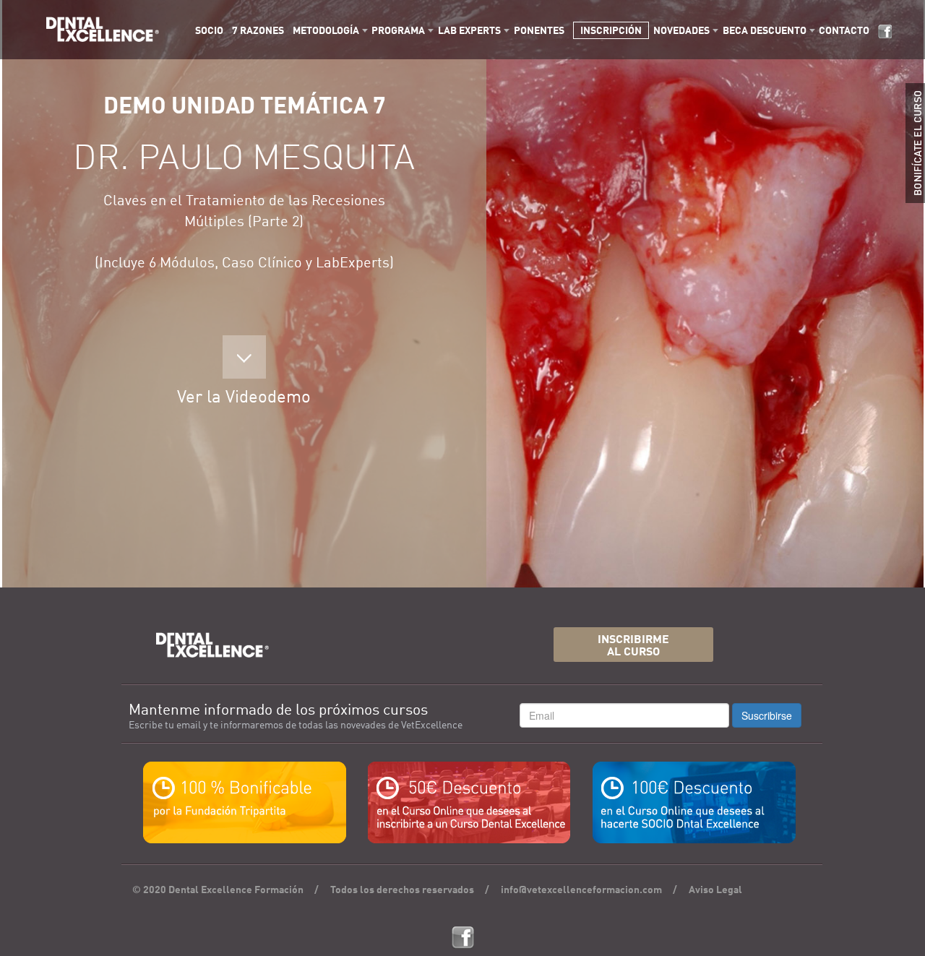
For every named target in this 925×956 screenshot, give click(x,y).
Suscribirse (766, 715)
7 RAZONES (258, 31)
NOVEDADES (681, 31)
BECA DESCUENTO (764, 31)
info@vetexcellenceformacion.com (581, 890)
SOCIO (209, 31)
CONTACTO (844, 31)
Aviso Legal (715, 890)
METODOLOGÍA (326, 31)
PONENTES (539, 31)
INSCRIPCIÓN (611, 31)
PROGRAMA (398, 31)
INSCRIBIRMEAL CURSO (633, 646)
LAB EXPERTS (469, 31)
